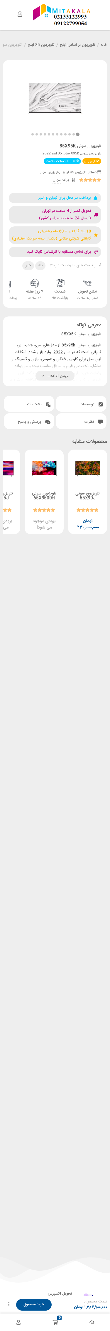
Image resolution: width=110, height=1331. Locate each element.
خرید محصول (33, 1304)
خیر (28, 265)
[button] (32, 134)
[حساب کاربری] (20, 14)
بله (40, 265)
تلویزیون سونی (48, 172)
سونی (57, 180)
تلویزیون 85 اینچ (41, 45)
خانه (104, 45)
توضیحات (88, 404)
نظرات (89, 422)
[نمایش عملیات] (9, 1305)
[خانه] (91, 1322)
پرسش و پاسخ (30, 422)
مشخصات (35, 404)
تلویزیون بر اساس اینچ (77, 45)
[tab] (81, 404)
